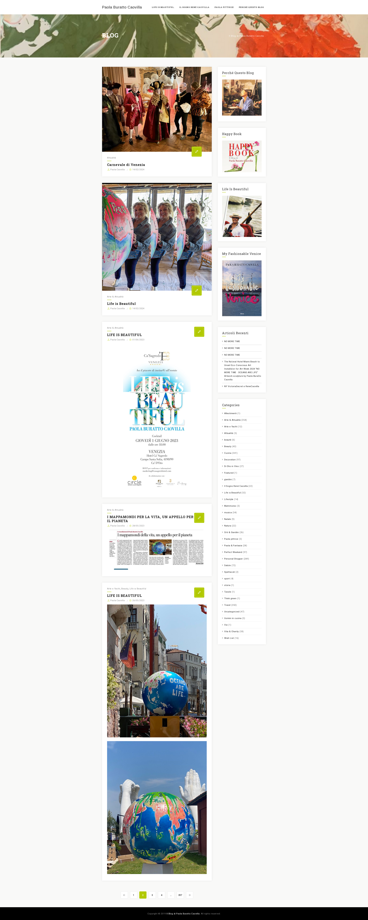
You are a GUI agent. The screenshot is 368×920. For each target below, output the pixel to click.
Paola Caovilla (117, 169)
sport (227, 578)
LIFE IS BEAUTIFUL (124, 335)
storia (227, 585)
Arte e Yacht (113, 588)
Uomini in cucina (232, 618)
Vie (226, 625)
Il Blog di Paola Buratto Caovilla (183, 913)
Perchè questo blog (251, 7)
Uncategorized (231, 611)
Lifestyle (228, 499)
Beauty (124, 588)
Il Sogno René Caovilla (236, 486)
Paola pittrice (231, 539)
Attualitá (111, 157)
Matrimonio (230, 506)
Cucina (227, 453)
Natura (227, 525)
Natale (227, 519)
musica (228, 512)
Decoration (230, 459)
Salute (227, 565)
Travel (227, 605)
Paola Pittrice (224, 7)
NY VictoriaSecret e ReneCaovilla (241, 386)
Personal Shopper (233, 558)
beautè (227, 440)
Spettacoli (229, 572)
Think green (230, 598)
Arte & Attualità (115, 296)
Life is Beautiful (121, 303)
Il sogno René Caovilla (194, 7)
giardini (228, 479)
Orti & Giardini (231, 532)
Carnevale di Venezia (126, 165)
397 (180, 895)
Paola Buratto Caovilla (122, 7)
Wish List (229, 638)
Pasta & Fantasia (233, 545)
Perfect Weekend (233, 552)
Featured (228, 473)
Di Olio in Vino (231, 466)
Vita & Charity (231, 631)
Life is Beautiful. (163, 7)
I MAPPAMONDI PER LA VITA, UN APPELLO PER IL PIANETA (150, 519)
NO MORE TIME (232, 341)
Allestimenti (230, 413)
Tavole (227, 592)
